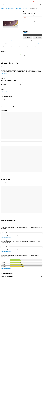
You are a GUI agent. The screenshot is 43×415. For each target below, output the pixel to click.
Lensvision (25, 32)
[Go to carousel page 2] (20, 172)
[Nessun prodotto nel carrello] (41, 2)
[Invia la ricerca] (6, 4)
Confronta (29, 37)
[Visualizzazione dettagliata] (21, 231)
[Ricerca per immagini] (41, 5)
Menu (3, 4)
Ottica (20, 8)
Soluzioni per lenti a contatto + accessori (5, 201)
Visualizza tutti (39, 43)
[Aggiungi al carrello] (11, 206)
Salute (17, 8)
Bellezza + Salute (11, 8)
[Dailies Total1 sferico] (30, 159)
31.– (24, 12)
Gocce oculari (15, 201)
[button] (32, 28)
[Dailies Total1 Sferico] (18, 159)
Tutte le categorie (4, 8)
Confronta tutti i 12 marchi (6, 234)
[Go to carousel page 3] (21, 172)
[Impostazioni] (33, 2)
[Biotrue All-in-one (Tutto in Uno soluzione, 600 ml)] (6, 198)
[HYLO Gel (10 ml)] (30, 198)
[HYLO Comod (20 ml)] (18, 198)
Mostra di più (4, 73)
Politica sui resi (5, 101)
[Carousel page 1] (19, 172)
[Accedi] (36, 2)
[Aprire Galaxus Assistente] (38, 2)
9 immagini (11, 40)
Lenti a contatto (25, 8)
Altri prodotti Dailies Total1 (38, 23)
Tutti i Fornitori (33, 101)
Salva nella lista (38, 37)
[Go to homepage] (4, 1)
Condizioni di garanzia (23, 101)
